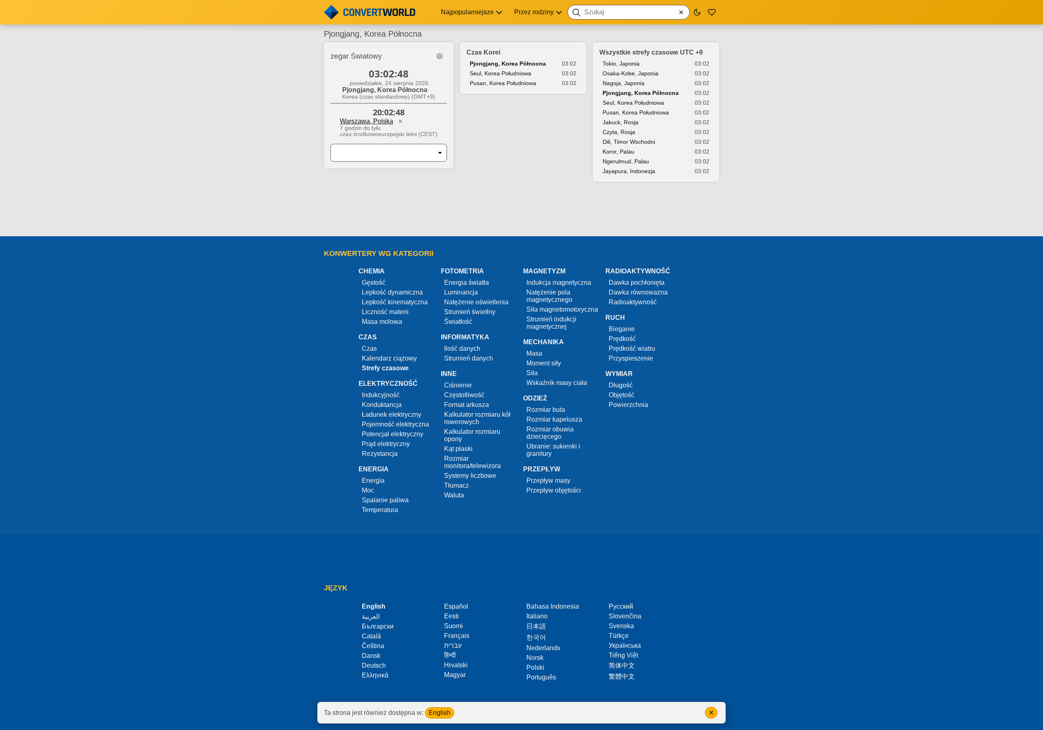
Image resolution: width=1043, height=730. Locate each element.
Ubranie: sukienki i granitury (553, 450)
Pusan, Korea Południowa (503, 83)
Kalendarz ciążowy (389, 358)
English (440, 712)
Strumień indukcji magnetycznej (551, 323)
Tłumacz (456, 485)
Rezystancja (380, 453)
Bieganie (622, 328)
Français (456, 635)
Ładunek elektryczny (391, 414)
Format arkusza (466, 404)
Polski (535, 667)
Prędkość (622, 338)
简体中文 (622, 665)
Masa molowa (382, 321)
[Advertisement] (521, 213)
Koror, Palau (618, 151)
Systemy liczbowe (470, 475)
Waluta (454, 495)
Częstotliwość (464, 394)
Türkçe (619, 635)
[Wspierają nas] (711, 12)
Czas (369, 348)
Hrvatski (456, 665)
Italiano (537, 616)
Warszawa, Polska (366, 121)
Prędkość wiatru (632, 348)
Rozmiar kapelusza (554, 419)
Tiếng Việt (623, 655)
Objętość (621, 394)
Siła (532, 372)
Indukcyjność (381, 394)
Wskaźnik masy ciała (556, 382)
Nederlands (543, 647)
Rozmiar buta (545, 409)
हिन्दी (450, 655)
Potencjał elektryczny (392, 434)
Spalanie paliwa (385, 500)
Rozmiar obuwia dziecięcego (550, 433)
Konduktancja (382, 404)
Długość (621, 385)
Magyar (455, 674)
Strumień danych (468, 358)
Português (541, 677)
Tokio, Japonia (621, 63)
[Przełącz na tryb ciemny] (697, 12)
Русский (621, 606)
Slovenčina (625, 616)
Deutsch (374, 665)
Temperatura (380, 509)
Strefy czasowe (385, 368)
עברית (453, 645)
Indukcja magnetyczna (558, 282)
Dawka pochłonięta (637, 282)
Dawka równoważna (638, 292)
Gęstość (373, 282)
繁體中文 (622, 676)
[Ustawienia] (439, 56)
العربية (371, 616)
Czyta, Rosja (619, 132)
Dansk (371, 655)
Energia (373, 480)
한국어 (536, 637)
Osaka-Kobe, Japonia (630, 73)
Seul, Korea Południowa (500, 73)
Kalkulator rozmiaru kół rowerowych (477, 418)
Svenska (621, 625)
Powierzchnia (628, 404)
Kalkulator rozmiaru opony (472, 435)
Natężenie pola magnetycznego (549, 296)
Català (371, 636)
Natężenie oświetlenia (476, 302)
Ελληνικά (375, 675)
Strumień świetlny (469, 311)
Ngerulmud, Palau (626, 161)
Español (456, 606)
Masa (534, 353)
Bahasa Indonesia (552, 606)
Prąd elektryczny (386, 443)
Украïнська (625, 645)
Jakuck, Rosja (620, 122)
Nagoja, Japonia (624, 83)
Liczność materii (385, 311)
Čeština (373, 645)
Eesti (451, 616)
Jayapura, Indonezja (629, 171)
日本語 (536, 626)
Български (378, 626)
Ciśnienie (458, 385)
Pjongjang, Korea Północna (508, 63)
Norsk (535, 657)
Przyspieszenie (631, 358)
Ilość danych (462, 348)
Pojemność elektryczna (395, 424)
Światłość (458, 321)
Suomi (453, 625)
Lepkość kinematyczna (395, 302)
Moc (368, 490)
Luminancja (461, 292)
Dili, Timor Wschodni (629, 142)
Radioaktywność (633, 302)
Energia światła (466, 282)
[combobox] (629, 12)
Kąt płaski (458, 448)
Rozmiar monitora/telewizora (472, 462)
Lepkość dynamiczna (392, 292)
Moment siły (543, 363)
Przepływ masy (548, 480)
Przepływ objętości (553, 490)
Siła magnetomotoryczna (562, 309)
